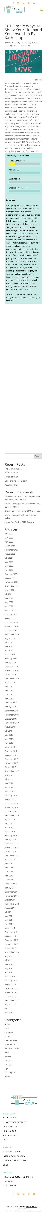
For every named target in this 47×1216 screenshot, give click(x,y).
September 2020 (12, 634)
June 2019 (9, 690)
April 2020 (9, 650)
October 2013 (10, 948)
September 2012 (12, 1000)
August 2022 (10, 554)
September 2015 (12, 855)
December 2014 (11, 892)
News (7, 1052)
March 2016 (10, 831)
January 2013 (10, 984)
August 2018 (10, 727)
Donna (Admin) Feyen (16, 42)
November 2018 (11, 715)
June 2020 (9, 646)
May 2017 (9, 787)
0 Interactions (25, 45)
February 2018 (11, 751)
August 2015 (10, 859)
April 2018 (9, 743)
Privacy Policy (31, 1207)
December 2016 (11, 803)
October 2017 (10, 767)
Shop (5, 1165)
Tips (6, 1068)
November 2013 (11, 944)
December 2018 (11, 711)
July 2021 (8, 594)
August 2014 (10, 908)
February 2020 (11, 658)
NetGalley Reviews (12, 1048)
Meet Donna (9, 1118)
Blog (7, 1028)
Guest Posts (10, 1044)
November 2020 (11, 626)
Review (8, 1056)
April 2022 (9, 570)
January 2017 (10, 799)
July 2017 (8, 779)
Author (7, 1024)
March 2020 (10, 654)
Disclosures (9, 1186)
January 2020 (10, 662)
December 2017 (11, 759)
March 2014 (10, 928)
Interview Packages (14, 1156)
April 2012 (9, 1012)
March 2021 (10, 610)
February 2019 (11, 702)
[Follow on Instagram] (18, 3)
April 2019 (9, 698)
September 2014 (12, 904)
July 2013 (8, 960)
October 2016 (10, 811)
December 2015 (11, 843)
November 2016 (11, 807)
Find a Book (9, 1131)
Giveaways (8, 1181)
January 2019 (10, 706)
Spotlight (8, 1064)
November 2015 (11, 847)
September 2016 (12, 815)
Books (7, 1036)
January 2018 (10, 755)
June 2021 (9, 598)
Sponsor (8, 1060)
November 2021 (11, 582)
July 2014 (8, 912)
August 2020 (10, 638)
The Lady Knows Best (14, 469)
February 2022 (11, 574)
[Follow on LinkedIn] (23, 3)
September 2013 (12, 952)
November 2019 (11, 670)
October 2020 (10, 630)
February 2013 (11, 980)
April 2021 (9, 606)
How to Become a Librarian (18, 1177)
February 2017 (11, 795)
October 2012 (10, 996)
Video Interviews (12, 1152)
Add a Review (10, 1135)
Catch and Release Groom (16, 481)
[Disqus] (23, 342)
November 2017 (11, 763)
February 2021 (11, 614)
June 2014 (9, 916)
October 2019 (10, 674)
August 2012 (10, 1004)
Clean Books (10, 1126)
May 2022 (9, 566)
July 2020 (8, 642)
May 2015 (9, 871)
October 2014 (10, 900)
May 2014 (9, 920)
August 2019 (10, 682)
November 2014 (11, 896)
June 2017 (9, 783)
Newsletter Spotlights (16, 1160)
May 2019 (9, 694)
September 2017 (12, 771)
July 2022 (8, 558)
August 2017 (10, 775)
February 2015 (11, 883)
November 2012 (11, 992)
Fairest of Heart (11, 477)
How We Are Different (15, 1122)
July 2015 (8, 863)
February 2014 (11, 932)
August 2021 (10, 590)
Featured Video (11, 1040)
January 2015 (10, 888)
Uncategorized (11, 1072)
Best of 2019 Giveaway (30, 511)
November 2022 (11, 550)
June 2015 (9, 867)
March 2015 (10, 879)
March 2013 (10, 976)
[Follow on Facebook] (13, 3)
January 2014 (10, 936)
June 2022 (9, 562)
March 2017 (10, 791)
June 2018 (9, 735)
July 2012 (8, 1008)
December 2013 (11, 940)
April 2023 (9, 542)
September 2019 (12, 678)
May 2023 (9, 538)
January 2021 (10, 618)
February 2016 (11, 835)
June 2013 (9, 964)
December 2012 (11, 988)
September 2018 (12, 723)
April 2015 (9, 876)
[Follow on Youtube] (34, 3)
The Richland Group (34, 1211)
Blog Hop (9, 1032)
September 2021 (12, 586)
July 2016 (8, 823)
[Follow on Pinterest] (29, 3)
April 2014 (9, 924)
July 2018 (8, 731)
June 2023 (9, 533)
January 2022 (10, 578)
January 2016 (10, 839)
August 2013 (10, 956)
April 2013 (9, 972)
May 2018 (9, 739)
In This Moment (11, 472)
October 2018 (10, 719)
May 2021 (9, 602)
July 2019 (8, 686)
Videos (7, 1076)
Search (38, 456)
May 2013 (9, 968)
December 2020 (11, 622)
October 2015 (10, 851)
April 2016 (9, 827)
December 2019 (11, 666)
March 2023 (10, 546)
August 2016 (10, 819)
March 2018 (10, 747)
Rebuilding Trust (11, 485)
